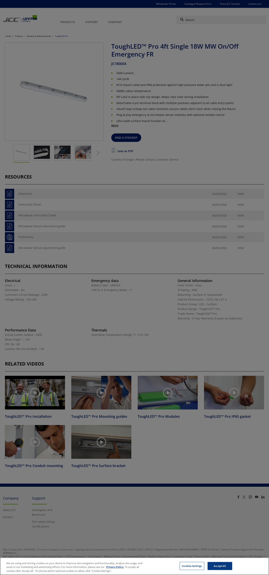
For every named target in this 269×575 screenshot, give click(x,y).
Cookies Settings (192, 566)
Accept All (220, 566)
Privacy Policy (114, 567)
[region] (134, 566)
